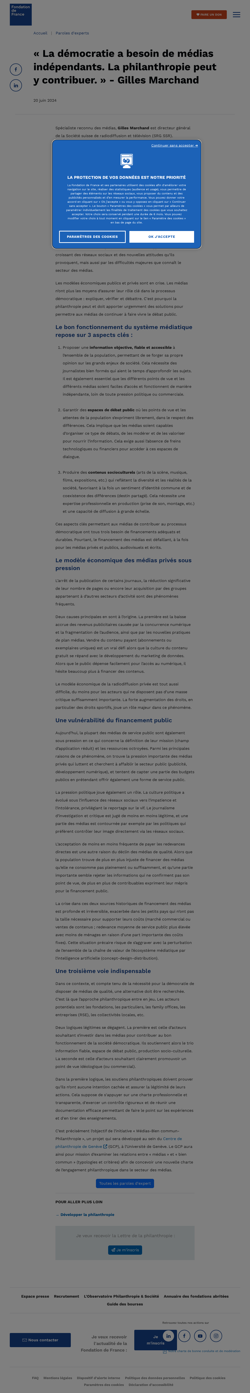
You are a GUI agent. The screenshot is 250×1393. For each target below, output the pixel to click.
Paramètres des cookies (92, 237)
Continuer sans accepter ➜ (174, 145)
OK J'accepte (161, 237)
